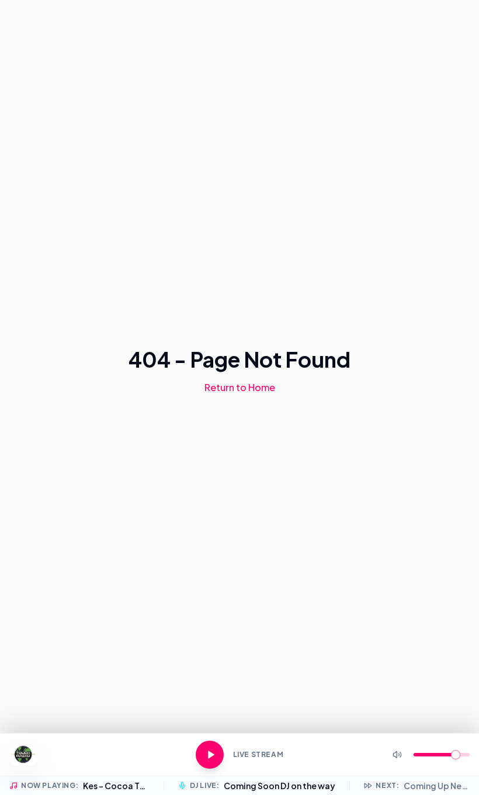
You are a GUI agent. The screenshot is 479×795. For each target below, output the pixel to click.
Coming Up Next (437, 785)
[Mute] (397, 754)
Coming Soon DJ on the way (279, 785)
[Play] (210, 755)
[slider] (455, 754)
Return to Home (239, 387)
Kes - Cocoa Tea (116, 785)
